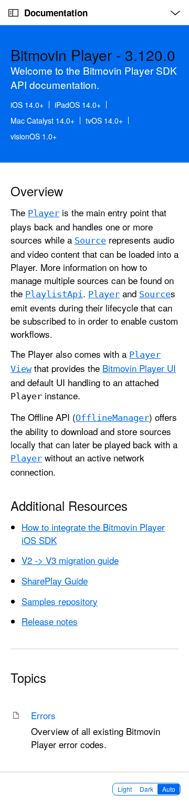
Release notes (50, 621)
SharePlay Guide (55, 580)
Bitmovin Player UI (139, 368)
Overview (36, 191)
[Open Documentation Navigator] (13, 13)
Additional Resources (69, 505)
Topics (28, 677)
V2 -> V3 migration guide (70, 560)
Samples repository (60, 601)
